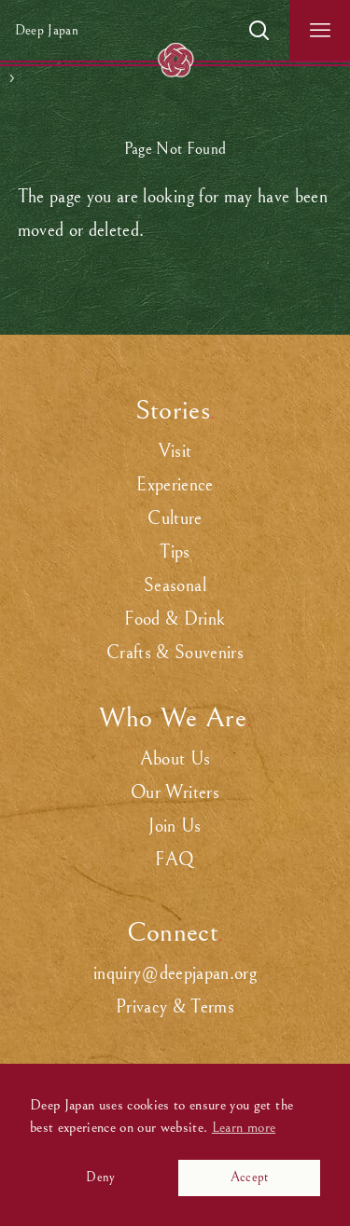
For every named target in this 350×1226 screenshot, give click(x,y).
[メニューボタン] (319, 30)
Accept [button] (250, 1177)
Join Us (174, 826)
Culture (174, 519)
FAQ (174, 860)
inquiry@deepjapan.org (175, 974)
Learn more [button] (243, 1127)
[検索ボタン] (259, 30)
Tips (174, 552)
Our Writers (175, 793)
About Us (175, 759)
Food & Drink (174, 619)
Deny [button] (100, 1177)
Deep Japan (46, 30)
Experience (174, 485)
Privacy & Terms (175, 1007)
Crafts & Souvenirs (175, 653)
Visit (175, 451)
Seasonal (175, 586)
